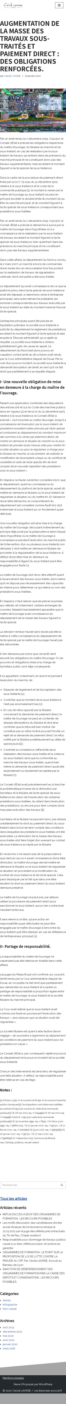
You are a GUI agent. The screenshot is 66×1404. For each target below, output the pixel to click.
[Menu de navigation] (59, 5)
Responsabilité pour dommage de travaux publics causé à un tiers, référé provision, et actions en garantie (34, 1244)
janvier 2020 (10, 1344)
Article (7, 1300)
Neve (17, 1384)
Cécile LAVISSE (12, 75)
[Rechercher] (62, 1185)
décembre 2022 (12, 1331)
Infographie (10, 1304)
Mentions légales (13, 1378)
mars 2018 (9, 1348)
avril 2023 (8, 1327)
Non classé (10, 1308)
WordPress (45, 1384)
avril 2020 (8, 1340)
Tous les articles (13, 1198)
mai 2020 (8, 1335)
